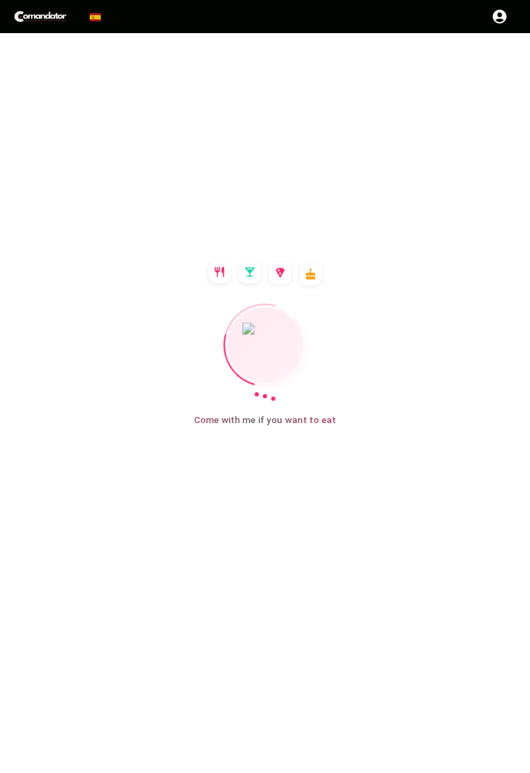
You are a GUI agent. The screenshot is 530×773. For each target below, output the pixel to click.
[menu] (41, 17)
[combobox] (101, 16)
